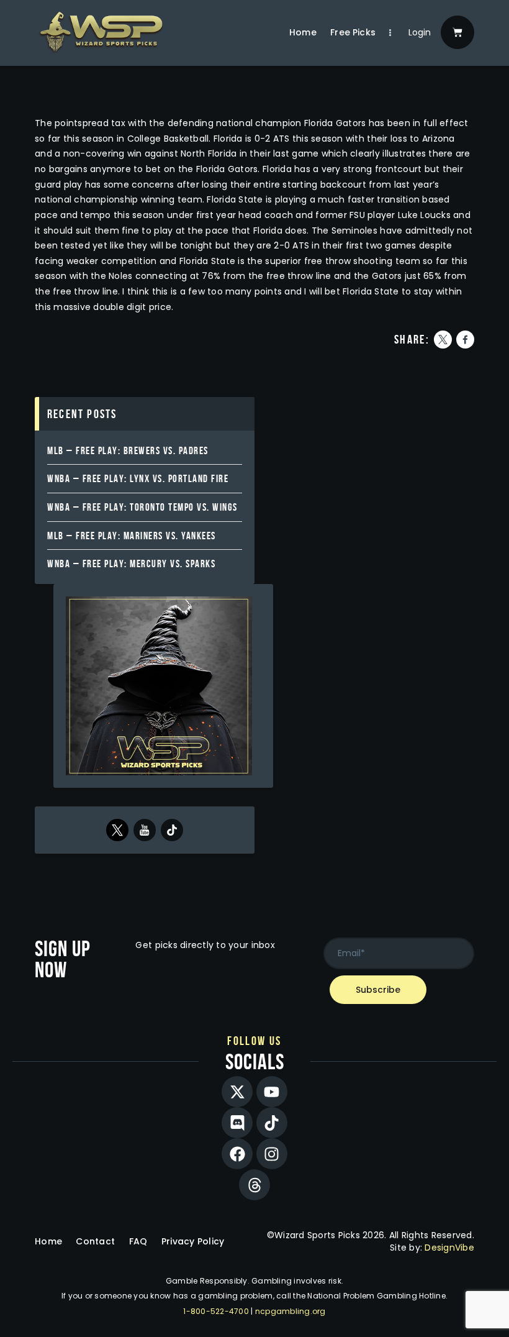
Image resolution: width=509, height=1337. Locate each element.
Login (419, 32)
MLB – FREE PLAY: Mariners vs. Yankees (131, 535)
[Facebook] (237, 1153)
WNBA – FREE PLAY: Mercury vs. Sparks (131, 563)
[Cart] (457, 32)
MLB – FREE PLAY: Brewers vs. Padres (128, 450)
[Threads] (254, 1184)
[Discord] (237, 1122)
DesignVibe (449, 1247)
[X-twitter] (237, 1091)
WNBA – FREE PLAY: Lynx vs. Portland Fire (137, 478)
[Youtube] (271, 1091)
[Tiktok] (271, 1122)
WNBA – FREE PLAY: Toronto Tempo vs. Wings (142, 507)
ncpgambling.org (290, 1311)
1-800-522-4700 (216, 1311)
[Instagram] (271, 1153)
